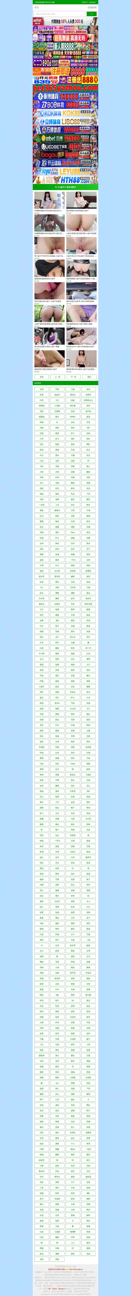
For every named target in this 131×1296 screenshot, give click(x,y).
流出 (41, 895)
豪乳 (88, 1154)
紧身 (73, 983)
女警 (88, 950)
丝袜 (88, 433)
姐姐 (73, 565)
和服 (57, 1209)
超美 (41, 741)
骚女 (88, 714)
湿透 (73, 846)
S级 (41, 923)
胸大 (41, 802)
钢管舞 (73, 1231)
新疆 (57, 1204)
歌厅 (57, 1000)
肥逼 (88, 928)
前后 (41, 1110)
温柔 (88, 1050)
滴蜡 (73, 526)
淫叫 (41, 692)
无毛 (41, 1138)
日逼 (88, 1055)
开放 (41, 675)
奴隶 (41, 1033)
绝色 (41, 840)
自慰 (41, 499)
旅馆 (41, 983)
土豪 (88, 730)
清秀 (88, 1138)
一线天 (88, 1149)
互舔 (88, 846)
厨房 (57, 670)
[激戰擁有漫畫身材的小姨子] (49, 268)
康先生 (73, 394)
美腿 (88, 482)
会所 (73, 548)
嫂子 (88, 1039)
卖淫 (57, 1061)
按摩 (88, 989)
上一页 (57, 376)
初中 (57, 642)
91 (57, 422)
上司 (57, 504)
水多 (88, 829)
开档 (73, 736)
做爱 (57, 499)
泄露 (88, 890)
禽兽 (73, 1116)
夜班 (73, 1061)
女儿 (57, 565)
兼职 (73, 1253)
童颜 (88, 1226)
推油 (88, 581)
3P (88, 460)
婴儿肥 (88, 994)
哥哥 (57, 1116)
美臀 (41, 1116)
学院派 (41, 747)
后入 (41, 482)
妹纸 (88, 769)
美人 (73, 1127)
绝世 (41, 873)
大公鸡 (73, 708)
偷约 (41, 1127)
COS (57, 477)
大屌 (41, 565)
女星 (41, 1061)
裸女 (57, 1187)
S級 (57, 994)
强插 (41, 1193)
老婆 (41, 989)
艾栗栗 (57, 411)
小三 (73, 1182)
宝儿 (41, 796)
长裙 (88, 703)
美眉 (57, 554)
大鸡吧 (73, 1039)
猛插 (57, 664)
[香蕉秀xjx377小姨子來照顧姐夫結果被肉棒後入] (81, 336)
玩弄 (73, 879)
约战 (41, 752)
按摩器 (88, 570)
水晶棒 (57, 1198)
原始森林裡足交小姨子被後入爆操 (79, 324)
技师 (57, 1127)
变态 (88, 532)
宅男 (73, 719)
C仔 (57, 400)
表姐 (57, 449)
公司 (73, 917)
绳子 (88, 1110)
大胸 (88, 587)
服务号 (88, 857)
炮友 (57, 521)
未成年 (73, 1132)
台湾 (57, 1215)
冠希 (57, 884)
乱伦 (88, 488)
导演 (73, 1105)
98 (42, 1242)
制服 (57, 444)
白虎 (73, 521)
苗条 (88, 625)
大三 (73, 934)
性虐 (41, 537)
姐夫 (57, 686)
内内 (57, 1072)
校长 (73, 1171)
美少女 (73, 636)
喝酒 (57, 708)
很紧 (57, 774)
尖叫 (41, 1176)
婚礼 (73, 1099)
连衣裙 (73, 570)
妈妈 (88, 565)
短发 (88, 1005)
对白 (73, 873)
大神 (73, 1209)
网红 (88, 444)
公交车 (57, 901)
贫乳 (57, 1110)
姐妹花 (88, 1176)
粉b (88, 791)
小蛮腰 (57, 1231)
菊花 (73, 967)
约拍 (41, 1237)
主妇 (73, 1121)
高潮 (41, 532)
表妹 (73, 681)
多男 (73, 1005)
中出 (57, 989)
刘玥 (73, 411)
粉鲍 (41, 1154)
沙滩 (88, 1028)
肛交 (88, 455)
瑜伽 (88, 873)
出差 (41, 1231)
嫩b (88, 1193)
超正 (41, 697)
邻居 (88, 1083)
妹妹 (57, 681)
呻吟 (73, 758)
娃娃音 (41, 1160)
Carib (73, 763)
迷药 (88, 576)
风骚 (57, 818)
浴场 (41, 978)
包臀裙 (88, 1132)
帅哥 (73, 895)
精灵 (41, 939)
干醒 (41, 1039)
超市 (57, 1132)
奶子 (88, 879)
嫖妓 (88, 978)
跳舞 (41, 1077)
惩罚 (57, 1033)
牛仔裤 (41, 653)
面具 (73, 714)
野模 (41, 1248)
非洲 (57, 851)
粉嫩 (73, 554)
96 (73, 769)
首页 (36, 7)
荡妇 (57, 917)
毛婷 (41, 411)
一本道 (41, 504)
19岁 (88, 758)
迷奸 (88, 438)
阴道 (41, 994)
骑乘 (73, 901)
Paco (73, 532)
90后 (57, 548)
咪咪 (41, 774)
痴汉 (57, 1066)
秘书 (73, 598)
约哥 (41, 400)
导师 (57, 961)
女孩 (88, 780)
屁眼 (88, 763)
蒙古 (41, 1204)
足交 (57, 857)
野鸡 (88, 807)
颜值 (57, 730)
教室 (57, 1138)
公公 (88, 906)
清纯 (41, 967)
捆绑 (73, 576)
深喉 (88, 1204)
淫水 (73, 785)
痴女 (73, 824)
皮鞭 (73, 1110)
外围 (88, 537)
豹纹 (41, 1072)
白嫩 (73, 642)
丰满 (88, 510)
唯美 (57, 515)
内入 (57, 1094)
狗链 (57, 1121)
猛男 (73, 912)
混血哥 (57, 394)
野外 (88, 504)
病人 (57, 1088)
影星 (73, 1198)
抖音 (88, 422)
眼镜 (41, 928)
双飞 (57, 438)
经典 (88, 1127)
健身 (41, 879)
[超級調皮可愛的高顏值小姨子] (49, 358)
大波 (57, 1226)
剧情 (73, 444)
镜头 (57, 807)
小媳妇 (88, 774)
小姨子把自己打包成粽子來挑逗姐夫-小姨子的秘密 (85, 256)
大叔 (73, 1187)
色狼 (41, 1066)
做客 (41, 1121)
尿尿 (57, 1182)
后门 (88, 548)
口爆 (41, 1165)
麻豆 (57, 416)
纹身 (41, 780)
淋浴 (57, 791)
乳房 (73, 1165)
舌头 (57, 862)
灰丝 (73, 752)
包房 (41, 1259)
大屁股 (73, 1077)
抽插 (73, 537)
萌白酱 (73, 405)
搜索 (92, 14)
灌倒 (88, 1116)
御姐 (41, 493)
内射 (41, 427)
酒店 (57, 532)
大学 (41, 642)
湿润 (88, 1011)
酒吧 (88, 1248)
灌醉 (73, 592)
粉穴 (88, 1160)
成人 (41, 857)
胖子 (41, 1099)
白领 (88, 752)
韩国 (41, 422)
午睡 (57, 1039)
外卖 (73, 449)
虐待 (41, 559)
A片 (88, 708)
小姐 (57, 967)
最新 (41, 901)
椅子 (73, 807)
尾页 (89, 376)
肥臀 (41, 554)
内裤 (41, 884)
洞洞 (73, 829)
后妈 (88, 1165)
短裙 (41, 708)
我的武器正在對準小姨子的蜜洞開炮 (80, 301)
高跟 (41, 488)
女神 (41, 543)
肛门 (41, 813)
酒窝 (57, 1143)
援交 (73, 499)
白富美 (73, 791)
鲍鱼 (73, 1154)
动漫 (73, 460)
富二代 (88, 648)
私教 (88, 1237)
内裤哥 (88, 394)
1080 (42, 1149)
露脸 (88, 515)
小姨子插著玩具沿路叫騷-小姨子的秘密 (81, 233)
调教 (57, 592)
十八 (73, 1143)
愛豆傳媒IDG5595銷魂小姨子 (77, 210)
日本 (41, 438)
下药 (88, 493)
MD (88, 427)
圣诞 (41, 670)
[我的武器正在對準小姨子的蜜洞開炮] (81, 290)
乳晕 (57, 1005)
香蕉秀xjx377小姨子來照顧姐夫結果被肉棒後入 (84, 346)
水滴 (41, 389)
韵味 (88, 824)
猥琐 (88, 1094)
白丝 (73, 543)
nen (57, 1083)
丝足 (41, 1005)
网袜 (41, 961)
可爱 (57, 879)
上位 (41, 1044)
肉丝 (88, 389)
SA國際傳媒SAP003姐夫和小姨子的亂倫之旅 (51, 233)
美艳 (88, 1072)
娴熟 (88, 1198)
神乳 (88, 923)
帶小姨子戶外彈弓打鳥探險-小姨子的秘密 (50, 256)
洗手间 (73, 972)
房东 (41, 725)
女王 (57, 769)
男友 (57, 1050)
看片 (57, 895)
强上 (41, 890)
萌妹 (41, 510)
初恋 (57, 659)
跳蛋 (57, 1220)
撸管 (57, 1011)
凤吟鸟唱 (88, 603)
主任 (88, 1171)
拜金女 (73, 692)
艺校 (41, 835)
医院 (41, 703)
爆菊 (41, 521)
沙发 (73, 686)
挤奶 (41, 1226)
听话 (41, 1000)
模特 (57, 433)
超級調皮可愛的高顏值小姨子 (45, 369)
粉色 (73, 648)
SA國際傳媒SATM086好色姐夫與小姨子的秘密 (52, 210)
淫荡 (41, 719)
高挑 (57, 631)
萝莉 (73, 488)
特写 (41, 614)
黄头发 (41, 1171)
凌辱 (41, 956)
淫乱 (41, 548)
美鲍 (88, 1121)
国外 (88, 802)
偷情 (57, 493)
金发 (73, 802)
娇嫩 (57, 758)
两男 (73, 994)
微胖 (57, 923)
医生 (57, 719)
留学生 (57, 1176)
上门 (73, 1242)
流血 (41, 1143)
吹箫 (41, 581)
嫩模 (57, 598)
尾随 (88, 1061)
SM (41, 466)
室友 (57, 763)
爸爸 (41, 570)
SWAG (72, 416)
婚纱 (88, 1215)
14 (42, 945)
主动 (57, 945)
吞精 (57, 1259)
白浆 (41, 934)
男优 (88, 1209)
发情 (88, 670)
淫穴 (57, 697)
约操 (57, 747)
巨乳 (41, 444)
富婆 (41, 394)
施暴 (57, 890)
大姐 (73, 939)
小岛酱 (57, 405)
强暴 (57, 906)
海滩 (73, 1028)
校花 (88, 862)
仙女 (57, 835)
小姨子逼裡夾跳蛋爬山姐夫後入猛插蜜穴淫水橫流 (53, 324)
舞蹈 (57, 1077)
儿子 (88, 664)
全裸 (41, 620)
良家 (88, 1182)
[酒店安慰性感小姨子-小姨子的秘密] (49, 290)
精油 (41, 791)
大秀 (73, 510)
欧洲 (41, 851)
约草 (73, 1237)
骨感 (88, 1231)
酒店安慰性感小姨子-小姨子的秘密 (47, 301)
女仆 (88, 956)
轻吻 (73, 400)
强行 (88, 884)
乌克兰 (73, 851)
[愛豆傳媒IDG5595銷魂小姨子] (81, 200)
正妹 (57, 983)
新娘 (41, 1220)
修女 (57, 824)
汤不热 (88, 411)
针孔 (57, 725)
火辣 (73, 818)
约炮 (73, 477)
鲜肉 (88, 725)
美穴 (41, 1198)
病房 (88, 719)
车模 (57, 1248)
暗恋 (41, 868)
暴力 (57, 1055)
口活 (57, 1099)
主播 (73, 455)
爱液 (41, 758)
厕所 (57, 559)
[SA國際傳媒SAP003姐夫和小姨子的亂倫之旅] (49, 223)
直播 (73, 471)
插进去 (73, 774)
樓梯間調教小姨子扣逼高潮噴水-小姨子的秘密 (84, 278)
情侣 (73, 427)
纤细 (73, 961)
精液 (73, 1033)
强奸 (73, 438)
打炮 (73, 725)
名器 (88, 1253)
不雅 (57, 780)
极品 (73, 620)
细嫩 (57, 1149)
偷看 (57, 526)
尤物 (57, 482)
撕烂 (73, 1055)
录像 (73, 890)
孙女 (41, 526)
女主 (41, 950)
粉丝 (41, 1011)
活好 (41, 862)
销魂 (57, 736)
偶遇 (88, 1066)
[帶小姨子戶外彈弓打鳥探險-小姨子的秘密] (49, 245)
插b (57, 620)
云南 (73, 1204)
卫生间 (73, 587)
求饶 (41, 972)
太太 (57, 813)
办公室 (57, 570)
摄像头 (57, 510)
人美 (41, 1187)
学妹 (41, 477)
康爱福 (41, 416)
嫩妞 (57, 648)
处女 (88, 449)
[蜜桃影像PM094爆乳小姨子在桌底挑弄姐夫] (81, 358)
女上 (88, 901)
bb (88, 895)
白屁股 (88, 1077)
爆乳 (88, 499)
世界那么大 (88, 400)
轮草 (57, 1017)
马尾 (41, 1209)
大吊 (88, 697)
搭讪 (41, 449)
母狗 (88, 912)
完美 (41, 1132)
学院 (57, 389)
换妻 (41, 917)
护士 (73, 433)
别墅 (41, 912)
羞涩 (88, 1242)
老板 (88, 1187)
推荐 (73, 1011)
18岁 (42, 763)
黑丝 (57, 455)
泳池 (73, 581)
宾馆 (73, 675)
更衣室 (57, 576)
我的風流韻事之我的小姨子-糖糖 (46, 346)
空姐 (41, 433)
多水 (88, 692)
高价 (41, 1105)
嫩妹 (88, 471)
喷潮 (57, 796)
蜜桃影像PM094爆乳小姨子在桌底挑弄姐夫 (82, 369)
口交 (41, 460)
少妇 (41, 471)
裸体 (73, 950)
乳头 (73, 884)
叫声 (57, 1022)
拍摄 (57, 1028)
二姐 (88, 939)
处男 (57, 950)
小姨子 (41, 686)
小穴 (57, 802)
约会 (57, 1171)
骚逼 (73, 653)
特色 (88, 796)
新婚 (73, 1215)
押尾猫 (41, 405)
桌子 (88, 917)
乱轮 (73, 906)
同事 (73, 466)
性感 (88, 620)
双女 (41, 636)
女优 (41, 1215)
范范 (88, 405)
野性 (88, 741)
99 (57, 1242)
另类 (57, 466)
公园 (57, 1044)
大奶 (57, 471)
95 (73, 1160)
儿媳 (73, 389)
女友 (73, 659)
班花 (73, 862)
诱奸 (88, 1220)
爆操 (57, 653)
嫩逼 (73, 482)
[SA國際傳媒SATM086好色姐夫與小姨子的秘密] (49, 200)
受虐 (41, 769)
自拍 (73, 422)
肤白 (73, 780)
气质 (73, 703)
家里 (41, 730)
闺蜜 (41, 631)
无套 (88, 477)
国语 (88, 554)
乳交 (73, 493)
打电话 (88, 972)
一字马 (73, 559)
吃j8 (41, 1182)
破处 (88, 945)
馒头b (72, 1149)
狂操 (73, 796)
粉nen (57, 703)
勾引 (41, 455)
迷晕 (57, 587)
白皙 (88, 983)
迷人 (41, 906)
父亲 (88, 653)
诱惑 (41, 664)
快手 (88, 1017)
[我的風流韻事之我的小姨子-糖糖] (49, 336)
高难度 (73, 835)
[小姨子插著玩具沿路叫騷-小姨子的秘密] (81, 223)
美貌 (73, 1083)
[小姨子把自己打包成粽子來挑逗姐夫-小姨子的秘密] (81, 245)
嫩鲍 (57, 1154)
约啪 (57, 934)
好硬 (41, 1017)
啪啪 (57, 714)
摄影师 (41, 1055)
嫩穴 (88, 675)
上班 (88, 1044)
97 (73, 868)
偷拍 (57, 427)
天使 (41, 714)
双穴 (57, 625)
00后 (73, 1193)
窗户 (57, 829)
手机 (88, 1022)
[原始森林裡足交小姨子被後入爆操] (81, 313)
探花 (88, 416)
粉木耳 (41, 576)
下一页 (73, 376)
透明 (88, 659)
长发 (73, 813)
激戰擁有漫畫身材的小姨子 (44, 278)
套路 (73, 1176)
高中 (88, 636)
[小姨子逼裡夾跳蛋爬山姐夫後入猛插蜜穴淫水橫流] (49, 313)
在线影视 (92, 7)
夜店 (88, 1000)
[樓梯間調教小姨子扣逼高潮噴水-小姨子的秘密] (81, 268)
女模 (73, 989)
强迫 (41, 1050)
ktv (42, 587)
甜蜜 (73, 1050)
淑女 (88, 521)
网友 (88, 1105)
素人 (88, 466)
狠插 (41, 824)
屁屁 (57, 846)
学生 (73, 504)
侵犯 (73, 956)
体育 (88, 1143)
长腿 (88, 526)
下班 (88, 1088)
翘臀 (88, 686)
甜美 (57, 1165)
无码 (57, 460)
